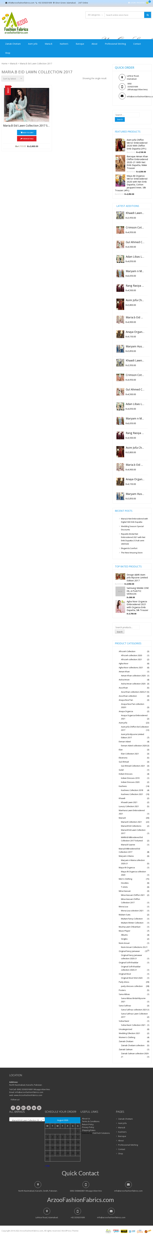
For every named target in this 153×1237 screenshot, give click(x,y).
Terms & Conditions (91, 1121)
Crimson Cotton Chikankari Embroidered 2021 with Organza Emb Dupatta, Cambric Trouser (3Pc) (135, 227)
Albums (124, 934)
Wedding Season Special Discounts (132, 528)
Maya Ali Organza (127, 867)
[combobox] (27, 1119)
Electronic (123, 757)
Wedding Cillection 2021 (129, 1033)
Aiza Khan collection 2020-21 (133, 692)
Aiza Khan (123, 687)
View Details (28, 139)
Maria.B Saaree (128, 844)
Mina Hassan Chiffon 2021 (133, 895)
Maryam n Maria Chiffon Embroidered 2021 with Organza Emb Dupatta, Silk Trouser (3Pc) (135, 271)
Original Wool (125, 974)
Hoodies (125, 883)
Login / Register (137, 2)
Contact (137, 43)
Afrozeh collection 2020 (131, 655)
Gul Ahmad (124, 761)
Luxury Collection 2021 (129, 806)
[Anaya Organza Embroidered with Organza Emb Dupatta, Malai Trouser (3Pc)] (120, 334)
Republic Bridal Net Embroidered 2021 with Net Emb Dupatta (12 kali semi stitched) (133, 539)
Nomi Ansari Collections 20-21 (134, 947)
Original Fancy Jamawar (129, 951)
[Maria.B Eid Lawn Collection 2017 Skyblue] (26, 105)
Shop (7, 52)
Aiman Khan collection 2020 (133, 675)
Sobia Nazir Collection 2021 (133, 1025)
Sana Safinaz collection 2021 (134, 1009)
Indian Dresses (126, 774)
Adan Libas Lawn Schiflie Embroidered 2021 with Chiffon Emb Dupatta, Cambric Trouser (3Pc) (135, 256)
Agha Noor (123, 663)
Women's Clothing (127, 1037)
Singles (124, 939)
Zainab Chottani (13, 43)
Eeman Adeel (125, 741)
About (94, 43)
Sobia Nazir (124, 1021)
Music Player (124, 930)
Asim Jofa (32, 43)
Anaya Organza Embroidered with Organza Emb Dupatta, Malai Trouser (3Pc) (135, 332)
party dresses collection (132, 986)
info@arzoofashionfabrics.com (21, 2)
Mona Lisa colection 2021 (132, 910)
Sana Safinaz (125, 1005)
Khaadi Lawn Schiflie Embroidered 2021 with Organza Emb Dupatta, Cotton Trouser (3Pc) (135, 213)
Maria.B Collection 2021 (131, 822)
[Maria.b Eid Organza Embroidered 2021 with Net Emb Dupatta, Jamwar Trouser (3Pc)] (120, 320)
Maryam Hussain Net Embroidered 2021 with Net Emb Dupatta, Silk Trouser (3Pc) (135, 346)
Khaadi (122, 798)
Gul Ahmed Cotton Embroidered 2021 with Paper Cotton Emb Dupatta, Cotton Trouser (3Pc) (135, 242)
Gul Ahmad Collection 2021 (133, 765)
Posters (122, 990)
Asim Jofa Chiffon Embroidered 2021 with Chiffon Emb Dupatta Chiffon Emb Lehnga (135, 300)
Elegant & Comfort (129, 548)
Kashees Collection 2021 (132, 794)
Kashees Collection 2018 (132, 790)
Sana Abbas (124, 994)
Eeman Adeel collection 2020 (134, 745)
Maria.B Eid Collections (131, 826)
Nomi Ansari (124, 943)
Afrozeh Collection (127, 651)
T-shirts (124, 887)
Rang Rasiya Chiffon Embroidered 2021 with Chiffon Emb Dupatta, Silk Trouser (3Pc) (135, 285)
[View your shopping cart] (147, 3)
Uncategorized (125, 1029)
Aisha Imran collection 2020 (133, 683)
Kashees (123, 786)
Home (4, 63)
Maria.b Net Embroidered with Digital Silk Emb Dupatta (134, 520)
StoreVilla (83, 1230)
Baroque (80, 43)
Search (120, 632)
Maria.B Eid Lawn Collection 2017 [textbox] (26, 1120)
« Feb (47, 1165)
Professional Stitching (115, 43)
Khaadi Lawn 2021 (129, 802)
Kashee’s (64, 43)
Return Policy (88, 1124)
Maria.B (48, 43)
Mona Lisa (123, 906)
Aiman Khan (124, 671)
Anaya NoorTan (126, 700)
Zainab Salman (126, 1049)
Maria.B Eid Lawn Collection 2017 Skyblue (26, 125)
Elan (121, 749)
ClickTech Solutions (101, 1133)
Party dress (124, 982)
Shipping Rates (88, 1130)
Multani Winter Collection (132, 922)
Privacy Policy (88, 1127)
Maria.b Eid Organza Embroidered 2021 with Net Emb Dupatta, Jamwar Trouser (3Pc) (135, 317)
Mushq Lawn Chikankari (129, 926)
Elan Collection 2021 (130, 753)
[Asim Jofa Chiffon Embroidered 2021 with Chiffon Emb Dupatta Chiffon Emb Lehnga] (120, 304)
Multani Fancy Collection (132, 918)
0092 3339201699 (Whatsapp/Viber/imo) (134, 86)
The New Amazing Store (132, 552)
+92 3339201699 (45, 2)
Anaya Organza (126, 711)
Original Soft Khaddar (128, 962)
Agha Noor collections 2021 (131, 667)
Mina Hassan (125, 891)
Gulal (121, 769)
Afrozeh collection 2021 (131, 659)
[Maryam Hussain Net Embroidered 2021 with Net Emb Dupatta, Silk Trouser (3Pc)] (120, 349)
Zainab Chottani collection (132, 1045)
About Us (86, 1118)
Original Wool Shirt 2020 (131, 978)
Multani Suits (124, 914)
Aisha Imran (124, 679)
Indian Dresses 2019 (130, 778)
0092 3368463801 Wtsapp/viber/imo (86, 1190)
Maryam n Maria (126, 856)
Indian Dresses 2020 (130, 782)
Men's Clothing (125, 879)
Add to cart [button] (28, 132)
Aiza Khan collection (128, 696)
